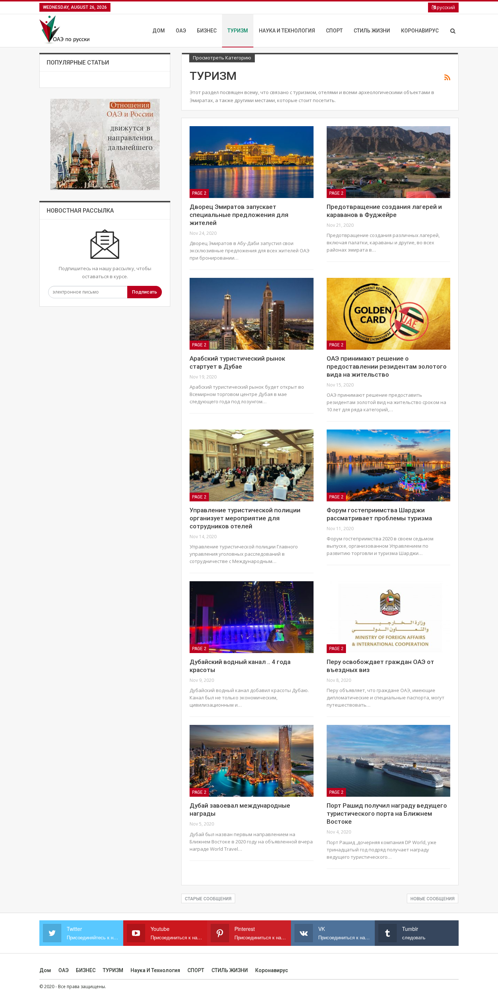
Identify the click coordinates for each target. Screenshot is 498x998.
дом (158, 31)
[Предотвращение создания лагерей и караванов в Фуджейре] (388, 162)
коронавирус (420, 31)
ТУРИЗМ (237, 31)
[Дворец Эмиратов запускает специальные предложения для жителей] (251, 162)
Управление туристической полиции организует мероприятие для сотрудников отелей (245, 518)
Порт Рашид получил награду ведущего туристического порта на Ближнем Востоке (387, 813)
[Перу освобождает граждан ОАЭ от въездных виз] (388, 617)
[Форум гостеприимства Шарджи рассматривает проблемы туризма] (388, 465)
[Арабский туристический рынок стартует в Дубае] (251, 314)
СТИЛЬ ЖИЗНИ (372, 31)
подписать (144, 292)
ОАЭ (181, 31)
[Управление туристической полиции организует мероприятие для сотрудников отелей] (251, 465)
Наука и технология (287, 31)
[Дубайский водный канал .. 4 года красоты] (251, 617)
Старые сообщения (208, 898)
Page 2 (199, 193)
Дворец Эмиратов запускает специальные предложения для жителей (239, 214)
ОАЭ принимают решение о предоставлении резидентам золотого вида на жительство (387, 366)
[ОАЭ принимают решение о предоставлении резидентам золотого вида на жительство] (388, 314)
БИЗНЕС (207, 31)
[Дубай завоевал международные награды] (251, 761)
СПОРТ (334, 31)
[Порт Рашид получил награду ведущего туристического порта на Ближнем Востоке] (388, 761)
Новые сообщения (433, 898)
